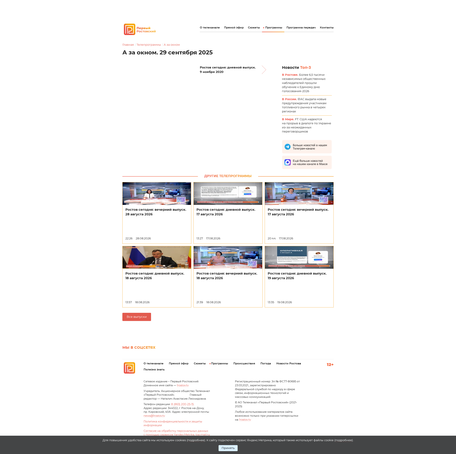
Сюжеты (254, 27)
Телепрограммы (149, 44)
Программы (273, 27)
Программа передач (301, 27)
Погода (265, 363)
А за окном (172, 44)
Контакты (327, 27)
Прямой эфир (234, 27)
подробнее (196, 440)
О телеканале (210, 27)
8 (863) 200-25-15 (182, 404)
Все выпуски (137, 316)
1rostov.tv (183, 385)
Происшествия (244, 363)
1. (245, 419)
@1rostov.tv (154, 416)
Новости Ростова (288, 363)
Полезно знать (154, 369)
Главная (128, 44)
